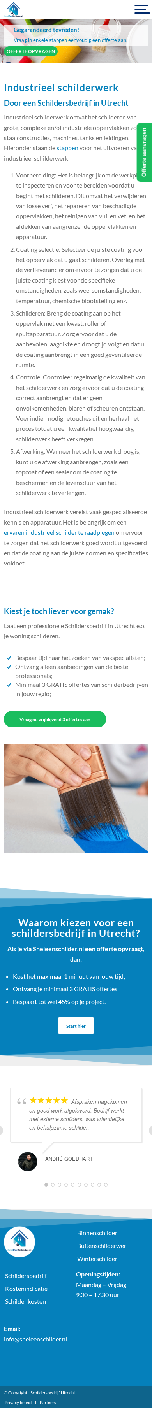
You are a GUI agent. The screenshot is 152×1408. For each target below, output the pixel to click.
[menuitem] (18, 1402)
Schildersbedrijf (26, 1275)
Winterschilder (97, 1258)
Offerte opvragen (31, 51)
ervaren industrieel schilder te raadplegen (59, 532)
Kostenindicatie (26, 1288)
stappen (67, 147)
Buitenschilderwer (101, 1245)
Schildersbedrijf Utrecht (52, 1392)
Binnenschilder (97, 1232)
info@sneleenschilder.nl (35, 1339)
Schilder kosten (25, 1301)
